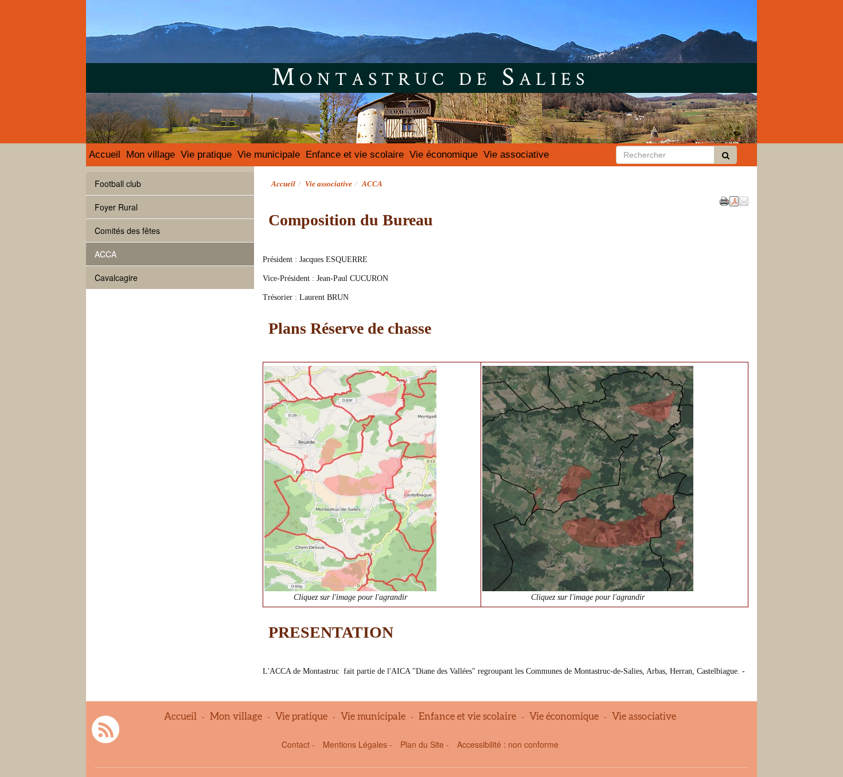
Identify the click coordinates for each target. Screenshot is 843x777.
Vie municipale (268, 154)
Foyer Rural (116, 207)
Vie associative (516, 154)
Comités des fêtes (127, 230)
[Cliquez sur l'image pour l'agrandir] (350, 477)
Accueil (104, 154)
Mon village (150, 154)
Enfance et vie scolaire (355, 154)
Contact (296, 744)
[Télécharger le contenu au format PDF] (734, 200)
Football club (118, 183)
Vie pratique (206, 154)
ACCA (105, 254)
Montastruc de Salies (430, 75)
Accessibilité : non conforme (508, 744)
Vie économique (443, 154)
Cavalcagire (116, 277)
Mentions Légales (355, 744)
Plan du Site (422, 744)
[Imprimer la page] (724, 200)
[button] (743, 200)
